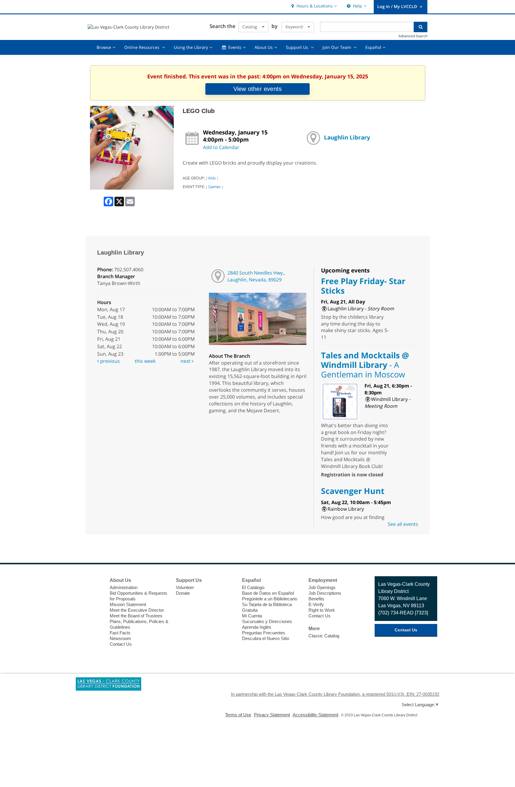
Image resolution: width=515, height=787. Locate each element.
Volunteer (185, 587)
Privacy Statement (272, 714)
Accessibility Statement (315, 714)
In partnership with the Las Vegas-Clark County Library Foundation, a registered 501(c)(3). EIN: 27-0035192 (335, 694)
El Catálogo (253, 587)
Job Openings (322, 587)
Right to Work (321, 610)
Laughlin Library (347, 137)
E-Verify (316, 604)
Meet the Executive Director (137, 610)
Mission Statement (128, 604)
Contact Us (121, 644)
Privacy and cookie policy (232, 739)
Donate (183, 593)
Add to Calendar (221, 147)
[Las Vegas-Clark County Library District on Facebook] (95, 581)
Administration (123, 587)
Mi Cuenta (252, 615)
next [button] (186, 361)
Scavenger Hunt (352, 490)
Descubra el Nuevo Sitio (265, 638)
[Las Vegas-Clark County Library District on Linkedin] (95, 625)
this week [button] (145, 361)
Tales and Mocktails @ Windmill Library (365, 365)
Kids (212, 178)
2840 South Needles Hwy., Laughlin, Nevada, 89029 (256, 276)
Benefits (316, 598)
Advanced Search (412, 35)
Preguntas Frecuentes (263, 632)
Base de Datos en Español (268, 593)
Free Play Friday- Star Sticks (363, 285)
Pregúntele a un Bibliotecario (269, 598)
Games (214, 186)
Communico (294, 739)
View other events (257, 89)
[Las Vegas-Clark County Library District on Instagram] (95, 603)
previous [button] (109, 361)
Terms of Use (238, 714)
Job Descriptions (324, 593)
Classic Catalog (323, 635)
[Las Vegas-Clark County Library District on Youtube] (95, 614)
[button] (313, 6)
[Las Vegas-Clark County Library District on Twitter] (95, 592)
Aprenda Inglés (256, 627)
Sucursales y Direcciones (267, 621)
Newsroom (120, 638)
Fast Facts (120, 632)
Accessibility (269, 739)
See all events (403, 524)
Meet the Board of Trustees (136, 615)
